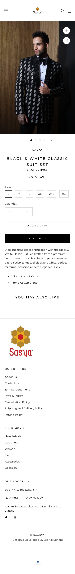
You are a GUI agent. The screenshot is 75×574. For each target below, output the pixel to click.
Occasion (11, 467)
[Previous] (23, 140)
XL (40, 193)
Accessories (12, 461)
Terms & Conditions (17, 389)
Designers (11, 442)
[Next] (51, 140)
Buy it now (37, 238)
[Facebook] (6, 517)
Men (8, 455)
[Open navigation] (6, 10)
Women (10, 448)
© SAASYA (37, 534)
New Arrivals (13, 436)
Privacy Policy (14, 395)
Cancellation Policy (17, 402)
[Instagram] (15, 517)
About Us (11, 376)
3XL (64, 193)
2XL (51, 193)
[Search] (62, 10)
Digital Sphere (53, 539)
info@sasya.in (28, 489)
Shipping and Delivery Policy (24, 408)
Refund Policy (14, 414)
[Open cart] (69, 11)
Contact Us (12, 383)
